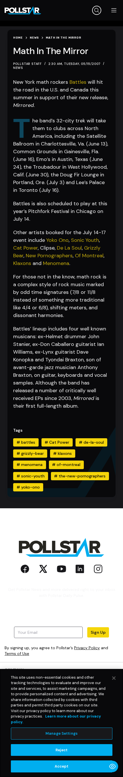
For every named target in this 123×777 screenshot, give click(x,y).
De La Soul (69, 247)
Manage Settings (61, 733)
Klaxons (22, 263)
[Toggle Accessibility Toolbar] (112, 766)
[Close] (114, 678)
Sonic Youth (85, 240)
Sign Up (98, 632)
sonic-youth (31, 476)
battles (26, 442)
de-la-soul (91, 442)
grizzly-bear (30, 453)
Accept (62, 766)
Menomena (56, 263)
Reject (61, 750)
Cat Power (25, 247)
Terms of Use (17, 653)
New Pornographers (49, 255)
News (18, 68)
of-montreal (66, 464)
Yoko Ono (57, 240)
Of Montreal (89, 255)
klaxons (62, 453)
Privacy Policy (87, 647)
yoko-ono (28, 487)
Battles (78, 82)
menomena (30, 464)
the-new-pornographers (80, 476)
